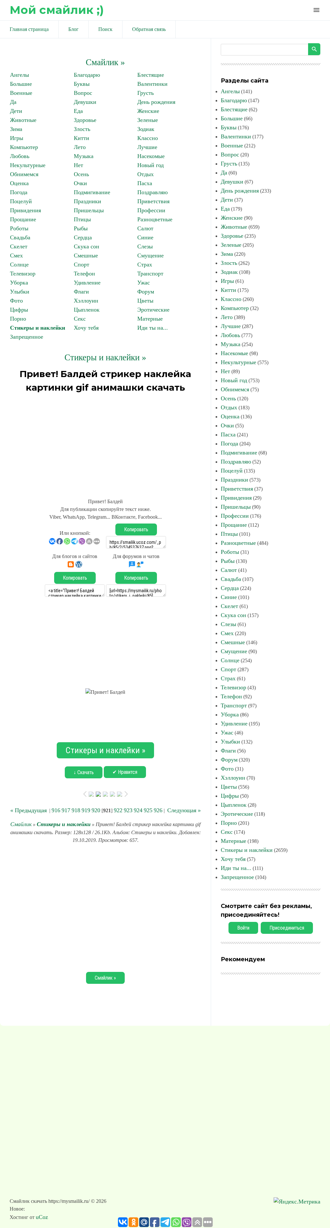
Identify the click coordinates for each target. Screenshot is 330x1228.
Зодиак (145, 129)
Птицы (82, 219)
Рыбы (81, 228)
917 (66, 810)
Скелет (18, 246)
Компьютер (24, 147)
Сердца (83, 237)
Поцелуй (21, 201)
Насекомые (151, 156)
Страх (144, 264)
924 (138, 810)
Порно (18, 318)
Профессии (151, 210)
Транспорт (150, 273)
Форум (145, 291)
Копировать (136, 529)
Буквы (82, 84)
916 (56, 810)
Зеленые (147, 120)
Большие (21, 84)
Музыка (83, 156)
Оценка (19, 183)
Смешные (86, 255)
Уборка (19, 282)
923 (128, 810)
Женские (148, 111)
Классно (147, 138)
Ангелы (19, 75)
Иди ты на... (152, 327)
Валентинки (152, 84)
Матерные (150, 318)
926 (158, 810)
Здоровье (85, 120)
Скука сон (86, 246)
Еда (78, 111)
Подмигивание (92, 192)
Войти (243, 928)
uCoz (42, 1217)
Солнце (19, 264)
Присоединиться (286, 928)
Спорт (81, 264)
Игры (16, 138)
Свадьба (20, 237)
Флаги (81, 291)
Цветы (145, 300)
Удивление (87, 282)
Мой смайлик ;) (57, 10)
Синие (145, 237)
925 (148, 810)
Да (13, 102)
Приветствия (153, 201)
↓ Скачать (83, 772)
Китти (81, 138)
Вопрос (83, 93)
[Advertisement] (105, 442)
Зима (16, 129)
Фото (16, 300)
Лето (80, 147)
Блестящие (150, 75)
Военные (21, 93)
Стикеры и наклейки (37, 327)
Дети (16, 111)
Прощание (23, 219)
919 (86, 810)
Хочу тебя (86, 327)
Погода (18, 192)
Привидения (25, 210)
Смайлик (21, 824)
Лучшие (147, 147)
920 (96, 810)
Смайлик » (105, 62)
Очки (80, 183)
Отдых (145, 174)
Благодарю (87, 75)
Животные (23, 120)
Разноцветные (154, 219)
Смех (16, 255)
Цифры (19, 309)
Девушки (85, 102)
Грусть (145, 93)
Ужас (143, 282)
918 (76, 810)
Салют (145, 228)
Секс (80, 318)
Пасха (144, 183)
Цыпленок (87, 309)
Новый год (150, 165)
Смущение (150, 255)
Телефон (84, 273)
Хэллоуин (86, 300)
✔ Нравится (124, 772)
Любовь (19, 156)
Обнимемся (24, 174)
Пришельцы (89, 210)
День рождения (156, 102)
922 (118, 810)
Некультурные (27, 165)
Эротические (153, 309)
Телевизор (22, 273)
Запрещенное (26, 337)
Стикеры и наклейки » (105, 357)
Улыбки (19, 291)
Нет (78, 165)
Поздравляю (152, 192)
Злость (82, 129)
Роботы (19, 228)
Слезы (145, 246)
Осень (81, 174)
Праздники (87, 201)
